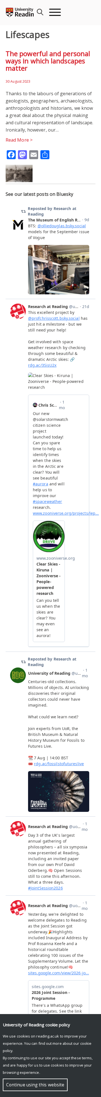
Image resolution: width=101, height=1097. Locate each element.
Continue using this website (35, 1085)
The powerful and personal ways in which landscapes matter (48, 61)
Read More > (19, 140)
